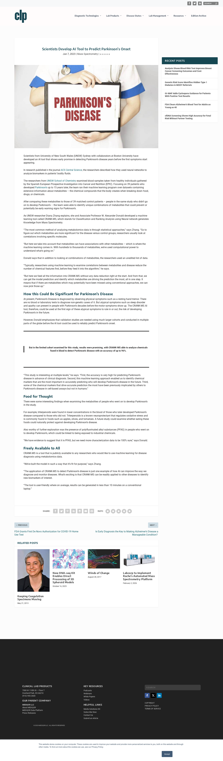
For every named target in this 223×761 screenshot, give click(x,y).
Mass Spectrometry (87, 54)
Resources (179, 15)
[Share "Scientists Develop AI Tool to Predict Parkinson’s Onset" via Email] (86, 511)
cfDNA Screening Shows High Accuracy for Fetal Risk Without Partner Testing (188, 117)
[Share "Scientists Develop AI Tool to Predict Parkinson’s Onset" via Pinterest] (67, 511)
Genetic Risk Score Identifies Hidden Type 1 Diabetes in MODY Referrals (186, 83)
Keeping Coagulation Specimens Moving (30, 598)
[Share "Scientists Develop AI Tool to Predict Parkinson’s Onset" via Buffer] (80, 511)
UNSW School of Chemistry (61, 180)
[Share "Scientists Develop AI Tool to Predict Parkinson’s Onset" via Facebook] (55, 511)
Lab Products (112, 15)
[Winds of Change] (104, 558)
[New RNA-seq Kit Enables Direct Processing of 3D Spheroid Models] (69, 558)
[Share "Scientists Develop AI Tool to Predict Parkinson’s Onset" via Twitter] (61, 511)
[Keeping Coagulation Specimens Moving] (33, 570)
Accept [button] (167, 754)
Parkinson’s (41, 187)
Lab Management (157, 15)
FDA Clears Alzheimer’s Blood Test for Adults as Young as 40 (188, 105)
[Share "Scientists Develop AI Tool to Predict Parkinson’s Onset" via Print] (92, 511)
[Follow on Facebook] (147, 695)
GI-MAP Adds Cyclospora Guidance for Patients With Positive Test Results (188, 94)
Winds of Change (99, 573)
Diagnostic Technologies (87, 15)
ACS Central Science (71, 170)
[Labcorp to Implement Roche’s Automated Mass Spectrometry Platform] (139, 558)
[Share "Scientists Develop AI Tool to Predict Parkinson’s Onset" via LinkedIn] (74, 511)
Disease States (134, 15)
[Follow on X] (153, 695)
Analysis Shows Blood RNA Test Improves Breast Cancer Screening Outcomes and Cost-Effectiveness (188, 71)
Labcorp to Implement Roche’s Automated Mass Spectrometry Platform (139, 576)
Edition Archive (198, 15)
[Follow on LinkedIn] (159, 695)
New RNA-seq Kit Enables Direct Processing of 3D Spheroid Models (64, 577)
